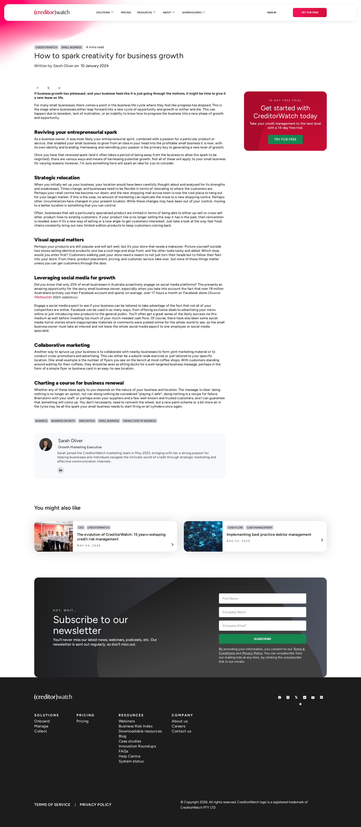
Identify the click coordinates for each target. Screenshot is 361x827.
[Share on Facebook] (37, 88)
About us (180, 721)
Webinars (127, 721)
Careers (179, 726)
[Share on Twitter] (48, 88)
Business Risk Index (136, 726)
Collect (40, 731)
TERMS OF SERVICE (52, 804)
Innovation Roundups (137, 746)
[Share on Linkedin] (59, 88)
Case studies (130, 741)
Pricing (126, 12)
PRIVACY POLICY (95, 804)
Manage (41, 726)
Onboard (42, 721)
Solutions (103, 12)
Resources (144, 12)
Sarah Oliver (70, 440)
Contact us (181, 731)
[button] (285, 139)
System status (131, 761)
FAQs (123, 751)
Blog (123, 736)
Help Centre (130, 756)
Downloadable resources (140, 731)
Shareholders (192, 12)
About (167, 12)
